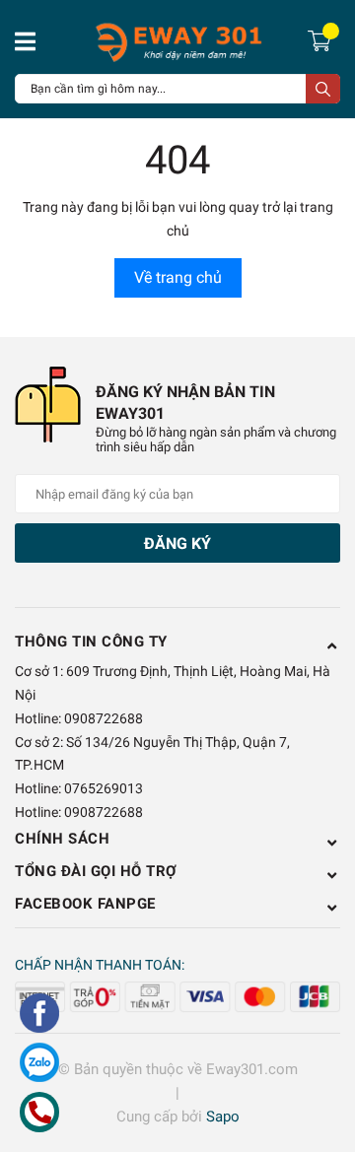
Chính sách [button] (62, 838)
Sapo (223, 1116)
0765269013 (103, 788)
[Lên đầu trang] (320, 1058)
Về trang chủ (178, 277)
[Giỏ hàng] (322, 39)
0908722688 (103, 718)
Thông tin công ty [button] (91, 641)
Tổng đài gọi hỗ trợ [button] (96, 871)
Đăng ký (177, 543)
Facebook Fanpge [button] (85, 904)
